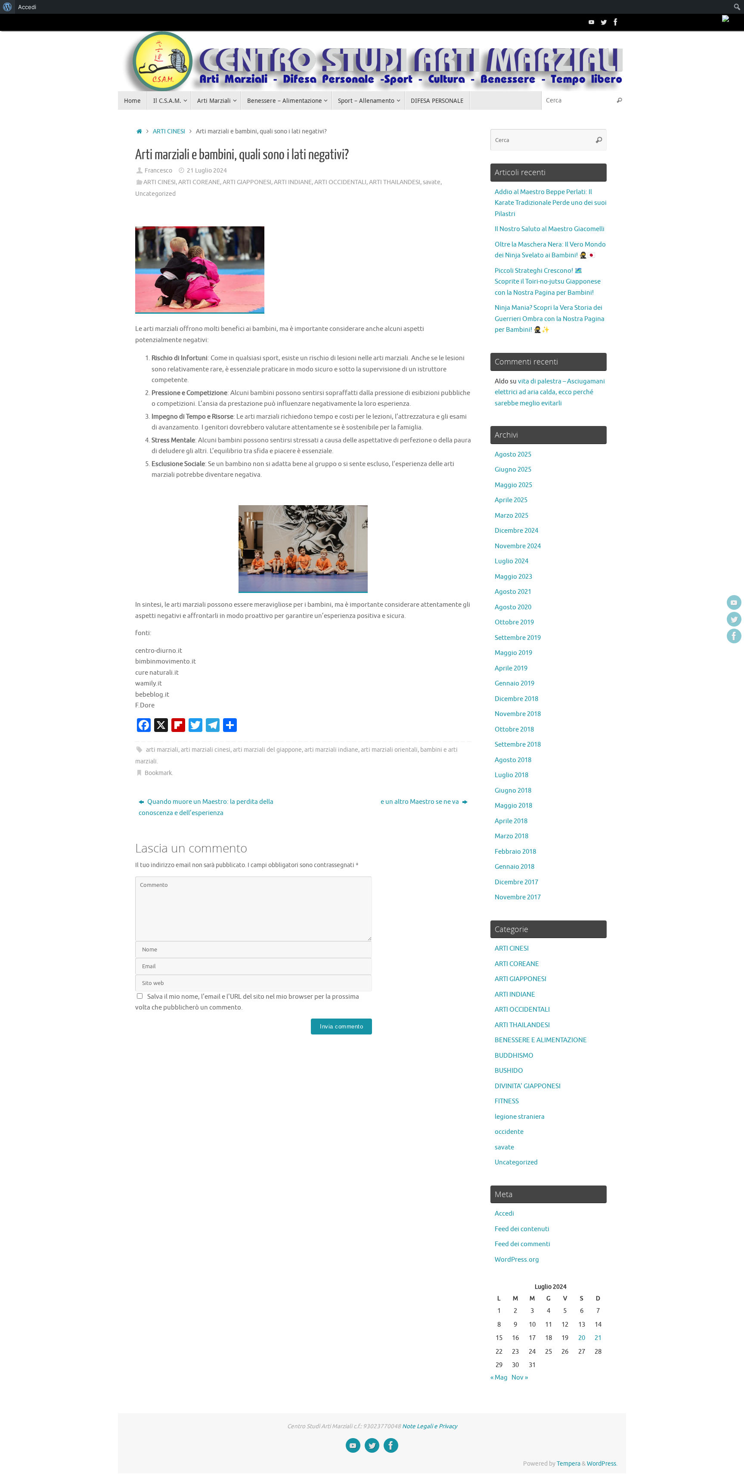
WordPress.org (517, 1260)
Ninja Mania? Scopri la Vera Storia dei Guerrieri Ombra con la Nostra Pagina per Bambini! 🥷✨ (549, 319)
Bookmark (158, 773)
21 (598, 1338)
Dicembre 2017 (516, 882)
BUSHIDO (509, 1071)
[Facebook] (616, 22)
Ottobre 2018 (514, 730)
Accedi (504, 1214)
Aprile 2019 (511, 668)
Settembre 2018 (518, 745)
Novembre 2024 (518, 546)
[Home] (139, 131)
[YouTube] (592, 22)
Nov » (520, 1378)
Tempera (568, 1463)
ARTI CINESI (169, 131)
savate (431, 182)
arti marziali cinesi (205, 749)
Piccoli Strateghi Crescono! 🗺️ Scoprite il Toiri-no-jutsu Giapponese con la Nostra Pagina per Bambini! (548, 282)
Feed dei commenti (522, 1244)
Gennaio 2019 (514, 683)
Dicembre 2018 (516, 699)
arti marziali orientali (389, 749)
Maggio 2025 (513, 485)
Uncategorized (155, 194)
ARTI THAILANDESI (394, 182)
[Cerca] (619, 100)
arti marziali (162, 749)
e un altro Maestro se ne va (420, 802)
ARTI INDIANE (293, 182)
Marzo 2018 (511, 836)
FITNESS (507, 1101)
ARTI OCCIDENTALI (340, 182)
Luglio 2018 (511, 775)
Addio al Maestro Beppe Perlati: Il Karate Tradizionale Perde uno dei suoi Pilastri (551, 203)
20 (581, 1338)
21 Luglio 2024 (207, 170)
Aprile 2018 (511, 821)
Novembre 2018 (518, 714)
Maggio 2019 (513, 653)
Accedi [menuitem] (27, 6)
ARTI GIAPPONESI (247, 182)
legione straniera (520, 1117)
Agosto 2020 (513, 607)
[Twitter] (604, 22)
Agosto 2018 (513, 760)
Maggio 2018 (513, 806)
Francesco (158, 170)
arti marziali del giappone (267, 749)
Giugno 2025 (513, 470)
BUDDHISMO (514, 1056)
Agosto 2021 (513, 592)
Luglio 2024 (511, 561)
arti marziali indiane (331, 749)
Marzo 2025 (511, 516)
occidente (509, 1132)
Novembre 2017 (518, 897)
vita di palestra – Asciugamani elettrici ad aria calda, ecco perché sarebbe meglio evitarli (550, 392)
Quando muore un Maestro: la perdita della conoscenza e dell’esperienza (206, 807)
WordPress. (602, 1463)
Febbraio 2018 (515, 852)
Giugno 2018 (513, 791)
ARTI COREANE (199, 182)
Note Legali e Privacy (429, 1426)
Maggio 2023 (513, 577)
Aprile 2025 (511, 500)
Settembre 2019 (518, 638)
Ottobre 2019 (514, 622)
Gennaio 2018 (514, 867)
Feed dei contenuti (522, 1229)
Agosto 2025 (513, 455)
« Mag (499, 1378)
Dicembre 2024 (516, 531)
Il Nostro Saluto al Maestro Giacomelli (549, 229)
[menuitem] (7, 7)
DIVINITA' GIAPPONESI (528, 1086)
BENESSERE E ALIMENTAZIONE (541, 1040)
